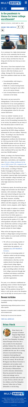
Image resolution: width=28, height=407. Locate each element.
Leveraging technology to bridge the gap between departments (13, 301)
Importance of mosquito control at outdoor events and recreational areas (13, 311)
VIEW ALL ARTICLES (7, 319)
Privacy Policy (14, 405)
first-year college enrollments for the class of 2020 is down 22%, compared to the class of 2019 (13, 164)
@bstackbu (6, 386)
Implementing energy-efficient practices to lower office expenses (13, 306)
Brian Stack (6, 23)
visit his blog (15, 386)
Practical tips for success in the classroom (11, 315)
